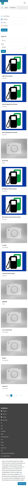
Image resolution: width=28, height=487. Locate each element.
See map (4, 30)
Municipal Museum (4, 436)
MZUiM (2, 442)
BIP (1, 423)
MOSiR (2, 445)
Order (2, 44)
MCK (2, 425)
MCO (2, 439)
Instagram (5, 420)
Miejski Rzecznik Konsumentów (7, 453)
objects (6, 7)
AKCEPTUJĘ (22, 483)
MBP (1, 428)
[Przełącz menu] (25, 3)
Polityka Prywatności (5, 456)
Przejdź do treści (4, 1)
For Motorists (12, 7)
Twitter (4, 414)
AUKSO (2, 434)
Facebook (5, 411)
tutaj (21, 474)
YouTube (4, 417)
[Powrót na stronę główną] (2, 7)
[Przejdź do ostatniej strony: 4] (21, 395)
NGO (2, 450)
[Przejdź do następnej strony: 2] (19, 395)
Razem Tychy (3, 447)
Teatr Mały (3, 431)
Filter (3, 51)
